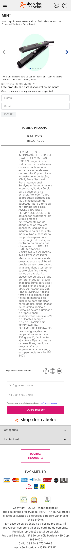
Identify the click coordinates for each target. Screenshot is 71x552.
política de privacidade (49, 403)
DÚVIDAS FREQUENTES (35, 456)
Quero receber (36, 410)
